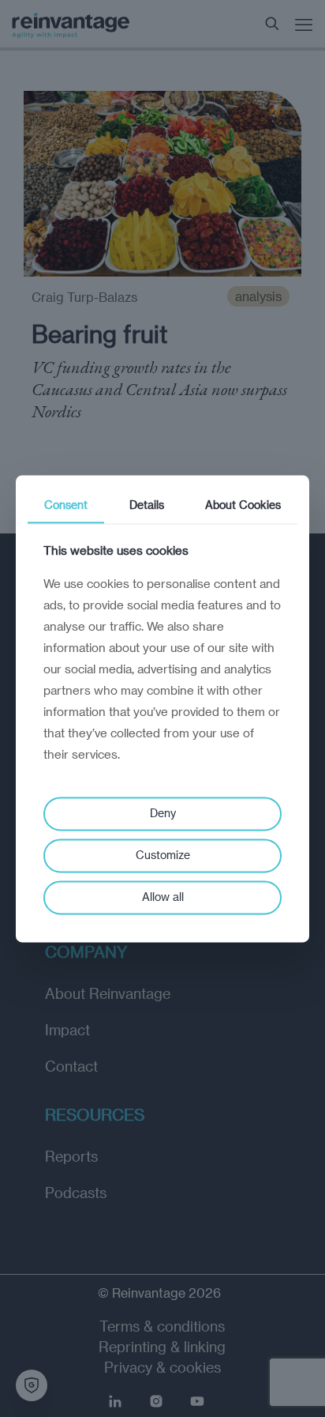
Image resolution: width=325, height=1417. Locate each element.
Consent (66, 504)
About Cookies (243, 504)
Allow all (163, 896)
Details (146, 504)
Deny (163, 813)
